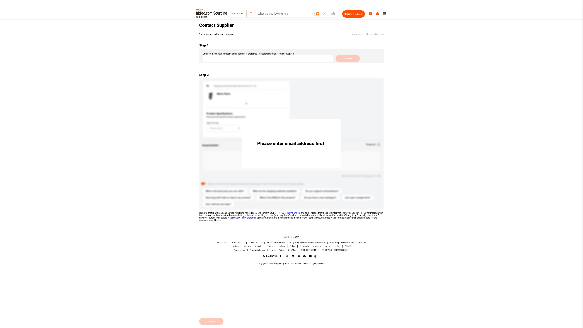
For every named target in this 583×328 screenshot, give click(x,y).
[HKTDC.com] (291, 237)
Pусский (317, 246)
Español (259, 246)
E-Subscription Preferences (342, 242)
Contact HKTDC (255, 242)
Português (304, 246)
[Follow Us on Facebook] (281, 256)
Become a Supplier (353, 14)
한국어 (337, 246)
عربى (327, 246)
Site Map (292, 250)
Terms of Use (293, 213)
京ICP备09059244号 (309, 250)
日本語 (348, 246)
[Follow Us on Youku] (315, 256)
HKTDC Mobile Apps (276, 242)
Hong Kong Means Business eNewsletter (307, 242)
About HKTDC (238, 242)
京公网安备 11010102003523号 (335, 250)
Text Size (362, 242)
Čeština (235, 246)
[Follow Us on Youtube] (310, 256)
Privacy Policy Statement (245, 218)
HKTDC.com (222, 242)
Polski (292, 246)
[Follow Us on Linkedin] (292, 256)
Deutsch (247, 246)
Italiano (282, 246)
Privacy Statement (257, 250)
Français (270, 246)
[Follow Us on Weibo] (298, 256)
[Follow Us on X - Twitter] (287, 256)
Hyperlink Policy (277, 250)
